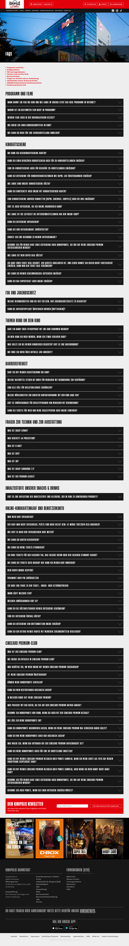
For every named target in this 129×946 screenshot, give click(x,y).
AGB (88, 936)
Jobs (38, 899)
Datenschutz (66, 936)
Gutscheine (35, 10)
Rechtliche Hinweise (50, 936)
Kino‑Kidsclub (59, 10)
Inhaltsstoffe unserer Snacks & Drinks (22, 81)
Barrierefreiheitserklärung (46, 897)
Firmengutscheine (74, 882)
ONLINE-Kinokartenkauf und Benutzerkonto (24, 83)
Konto (104, 4)
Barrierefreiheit (13, 76)
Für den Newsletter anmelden (106, 806)
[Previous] (7, 839)
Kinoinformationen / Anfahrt (47, 877)
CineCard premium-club (16, 85)
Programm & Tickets (12, 10)
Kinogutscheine (13, 70)
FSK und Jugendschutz (16, 72)
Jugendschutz (78, 936)
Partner (39, 902)
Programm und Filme (15, 68)
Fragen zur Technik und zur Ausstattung (23, 78)
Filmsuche (91, 4)
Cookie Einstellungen (110, 936)
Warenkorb (117, 4)
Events (22, 10)
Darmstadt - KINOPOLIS (42, 4)
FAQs (38, 892)
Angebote (28, 10)
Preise (38, 879)
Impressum (35, 936)
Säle (38, 887)
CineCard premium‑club (46, 10)
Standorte (71, 887)
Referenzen (71, 884)
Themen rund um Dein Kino (17, 74)
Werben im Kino (73, 879)
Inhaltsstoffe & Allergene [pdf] (48, 882)
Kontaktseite (87, 911)
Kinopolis (15, 4)
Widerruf (95, 936)
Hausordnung (41, 889)
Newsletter (67, 10)
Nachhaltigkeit (42, 884)
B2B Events (71, 877)
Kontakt (14, 936)
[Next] (122, 839)
